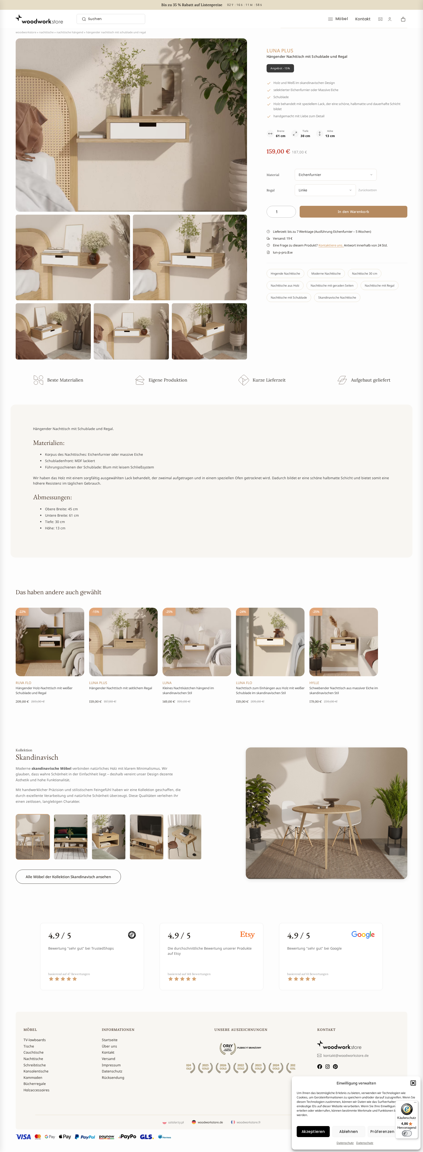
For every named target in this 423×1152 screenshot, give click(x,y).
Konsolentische (36, 1071)
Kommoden (33, 1077)
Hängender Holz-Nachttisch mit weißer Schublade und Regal (44, 690)
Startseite (110, 1039)
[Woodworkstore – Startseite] (39, 19)
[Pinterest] (335, 1066)
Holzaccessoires (36, 1090)
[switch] (407, 1133)
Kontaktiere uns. (331, 245)
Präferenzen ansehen (391, 1131)
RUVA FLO (23, 682)
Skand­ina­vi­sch (37, 757)
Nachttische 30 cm (364, 273)
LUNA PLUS (98, 682)
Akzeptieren (313, 1131)
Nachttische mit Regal (379, 285)
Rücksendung (113, 1077)
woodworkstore (26, 32)
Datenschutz (345, 1143)
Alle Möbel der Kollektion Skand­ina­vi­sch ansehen (68, 876)
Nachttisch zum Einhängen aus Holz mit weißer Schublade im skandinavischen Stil (270, 690)
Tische (29, 1046)
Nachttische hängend (70, 32)
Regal (271, 190)
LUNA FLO (244, 682)
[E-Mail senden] (380, 19)
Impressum (111, 1065)
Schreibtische (35, 1065)
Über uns (109, 1046)
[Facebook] (319, 1066)
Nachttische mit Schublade (289, 297)
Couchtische (34, 1052)
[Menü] (415, 1103)
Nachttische (46, 32)
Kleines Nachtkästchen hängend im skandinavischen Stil (188, 690)
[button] (413, 1083)
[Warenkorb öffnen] (402, 19)
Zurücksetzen (367, 190)
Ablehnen (348, 1131)
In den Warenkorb (353, 211)
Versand (108, 1058)
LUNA (167, 682)
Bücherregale (35, 1083)
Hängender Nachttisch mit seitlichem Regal (120, 688)
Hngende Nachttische (285, 273)
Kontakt (363, 19)
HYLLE (314, 682)
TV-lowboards (35, 1039)
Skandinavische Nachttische (337, 297)
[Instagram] (327, 1066)
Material (273, 175)
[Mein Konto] (389, 19)
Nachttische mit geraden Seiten (332, 285)
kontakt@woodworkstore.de (346, 1055)
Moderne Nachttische (326, 273)
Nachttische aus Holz (285, 285)
